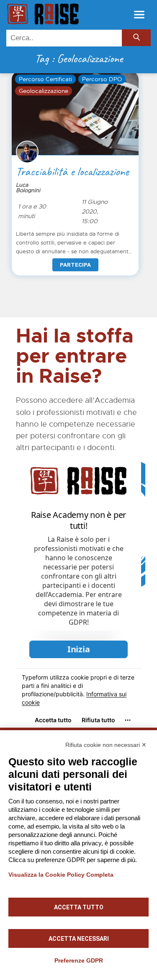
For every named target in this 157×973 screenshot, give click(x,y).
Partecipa (75, 265)
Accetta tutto (78, 907)
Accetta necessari (79, 938)
